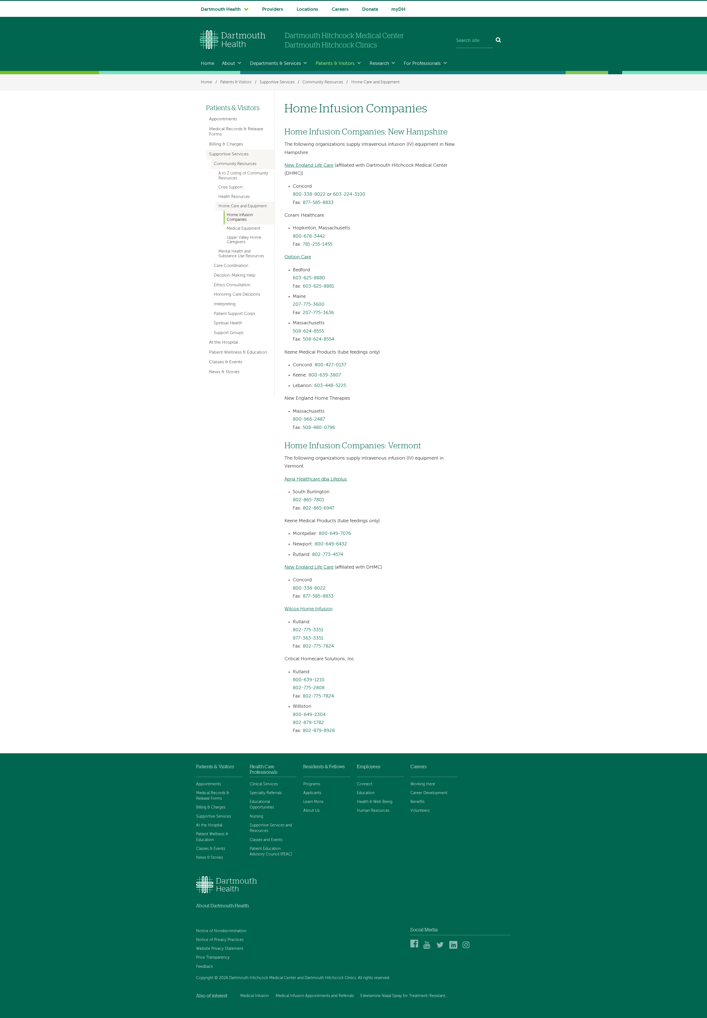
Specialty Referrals (266, 793)
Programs (311, 784)
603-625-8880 (309, 278)
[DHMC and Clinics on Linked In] (454, 947)
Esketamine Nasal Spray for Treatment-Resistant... (404, 996)
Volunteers (419, 811)
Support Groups (229, 333)
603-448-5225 (330, 385)
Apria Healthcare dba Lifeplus (315, 479)
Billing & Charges (226, 144)
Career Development (428, 793)
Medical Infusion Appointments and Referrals (315, 996)
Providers (272, 9)
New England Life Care (308, 165)
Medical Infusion (254, 996)
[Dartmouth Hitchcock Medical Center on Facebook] (415, 947)
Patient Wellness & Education (238, 352)
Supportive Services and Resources (271, 828)
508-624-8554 (318, 339)
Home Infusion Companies (240, 217)
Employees (368, 766)
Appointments (223, 119)
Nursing (256, 816)
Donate (370, 9)
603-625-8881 (318, 286)
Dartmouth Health (221, 9)
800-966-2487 (309, 419)
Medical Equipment (243, 228)
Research (379, 63)
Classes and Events (266, 840)
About (228, 63)
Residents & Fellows (324, 766)
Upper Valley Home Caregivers (244, 240)
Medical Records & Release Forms (236, 132)
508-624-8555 (308, 331)
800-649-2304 (309, 714)
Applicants (312, 793)
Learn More (313, 802)
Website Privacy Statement (219, 949)
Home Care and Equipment (375, 82)
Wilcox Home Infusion (308, 609)
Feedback (204, 967)
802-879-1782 (308, 722)
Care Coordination (231, 266)
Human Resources (373, 811)
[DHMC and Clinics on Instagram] (467, 947)
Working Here (422, 784)
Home (207, 63)
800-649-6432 (331, 544)
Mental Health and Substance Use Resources (241, 254)
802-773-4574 (327, 554)
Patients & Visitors (335, 63)
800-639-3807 (324, 375)
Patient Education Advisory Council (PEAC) (271, 851)
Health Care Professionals (263, 769)
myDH (398, 9)
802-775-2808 (309, 688)
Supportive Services (277, 82)
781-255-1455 (317, 244)
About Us (311, 811)
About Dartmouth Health (222, 905)
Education (365, 793)
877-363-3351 (308, 638)
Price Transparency (212, 957)
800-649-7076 (335, 533)
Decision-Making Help (234, 275)
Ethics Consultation (232, 285)
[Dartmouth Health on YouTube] (428, 947)
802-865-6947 (318, 508)
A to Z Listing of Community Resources (243, 175)
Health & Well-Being (374, 802)
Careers (340, 9)
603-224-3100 (349, 194)
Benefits (417, 802)
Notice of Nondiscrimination (221, 931)
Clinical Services (264, 784)
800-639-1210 (309, 680)
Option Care (297, 257)
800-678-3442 (309, 236)
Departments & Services (275, 63)
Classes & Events (225, 362)
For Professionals (422, 63)
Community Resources (322, 82)
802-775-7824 (318, 646)
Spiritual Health (228, 323)
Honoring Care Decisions (237, 294)
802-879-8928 (319, 730)
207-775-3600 (309, 304)
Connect (364, 784)
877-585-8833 (318, 202)
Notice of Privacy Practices (220, 940)
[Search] (498, 41)
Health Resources (234, 197)
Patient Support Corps (234, 314)
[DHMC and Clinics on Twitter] (441, 947)
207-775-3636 (318, 313)
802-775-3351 (308, 630)
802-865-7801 (308, 500)
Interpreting (225, 304)
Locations (307, 9)
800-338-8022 (309, 194)
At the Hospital (223, 342)
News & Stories (224, 372)
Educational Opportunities (262, 804)
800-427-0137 (330, 365)
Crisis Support (230, 187)
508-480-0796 (319, 427)
